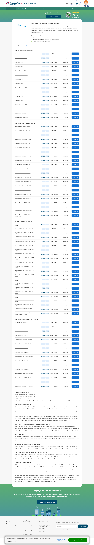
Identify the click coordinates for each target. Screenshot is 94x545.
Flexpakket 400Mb (19, 66)
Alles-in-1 (20, 8)
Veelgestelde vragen (27, 534)
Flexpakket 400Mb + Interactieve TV (22, 147)
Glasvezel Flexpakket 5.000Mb (21, 104)
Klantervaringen (30, 46)
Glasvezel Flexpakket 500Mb (21, 58)
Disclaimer (8, 528)
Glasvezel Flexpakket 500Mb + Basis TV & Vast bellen (24, 233)
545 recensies (75, 17)
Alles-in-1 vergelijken (27, 521)
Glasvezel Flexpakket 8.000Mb (21, 113)
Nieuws (7, 532)
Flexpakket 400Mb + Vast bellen (21, 335)
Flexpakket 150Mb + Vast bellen (21, 322)
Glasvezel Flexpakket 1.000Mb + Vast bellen (24, 343)
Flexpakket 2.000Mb (19, 96)
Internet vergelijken (53, 16)
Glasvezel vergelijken (27, 528)
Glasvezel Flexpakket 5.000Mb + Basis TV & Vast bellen (25, 296)
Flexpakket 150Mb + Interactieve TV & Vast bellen (25, 228)
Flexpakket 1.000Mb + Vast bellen (22, 352)
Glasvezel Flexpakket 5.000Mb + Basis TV (23, 198)
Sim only (45, 8)
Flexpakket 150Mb (19, 54)
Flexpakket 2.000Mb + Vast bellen (22, 365)
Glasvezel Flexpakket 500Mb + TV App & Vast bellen (24, 224)
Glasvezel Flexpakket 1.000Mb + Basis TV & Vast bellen (25, 258)
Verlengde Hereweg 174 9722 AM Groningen (44, 522)
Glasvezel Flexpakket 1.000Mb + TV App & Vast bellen (24, 254)
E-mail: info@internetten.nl (44, 525)
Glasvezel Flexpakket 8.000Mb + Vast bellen (24, 382)
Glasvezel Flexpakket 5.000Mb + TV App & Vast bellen (24, 292)
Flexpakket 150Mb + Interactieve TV (22, 130)
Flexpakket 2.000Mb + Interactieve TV (23, 185)
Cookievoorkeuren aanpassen (61, 540)
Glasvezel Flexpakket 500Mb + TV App (23, 126)
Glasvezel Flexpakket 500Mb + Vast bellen (23, 327)
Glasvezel (27, 8)
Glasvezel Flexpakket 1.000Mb (21, 75)
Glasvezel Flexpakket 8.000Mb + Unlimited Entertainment (23, 211)
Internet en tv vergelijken (28, 526)
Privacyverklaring (10, 523)
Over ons (8, 521)
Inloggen (84, 8)
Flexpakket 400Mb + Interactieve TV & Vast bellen (25, 245)
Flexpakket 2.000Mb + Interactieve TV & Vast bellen (24, 284)
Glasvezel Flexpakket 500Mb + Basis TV (23, 135)
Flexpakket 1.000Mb (19, 83)
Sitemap (8, 530)
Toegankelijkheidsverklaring (12, 526)
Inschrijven (83, 526)
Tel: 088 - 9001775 (43, 526)
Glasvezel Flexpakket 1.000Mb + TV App (23, 156)
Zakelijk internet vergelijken (29, 530)
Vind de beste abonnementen (47, 502)
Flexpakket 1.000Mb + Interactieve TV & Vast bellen (24, 267)
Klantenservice (75, 8)
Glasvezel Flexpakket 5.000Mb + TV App (23, 194)
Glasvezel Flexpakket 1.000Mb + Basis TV (23, 160)
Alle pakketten (18, 46)
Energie (52, 8)
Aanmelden (75, 54)
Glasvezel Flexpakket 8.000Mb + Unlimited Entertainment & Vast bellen (23, 309)
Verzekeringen (36, 8)
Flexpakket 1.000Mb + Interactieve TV (23, 169)
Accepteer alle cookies (77, 540)
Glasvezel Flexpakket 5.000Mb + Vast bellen (24, 373)
